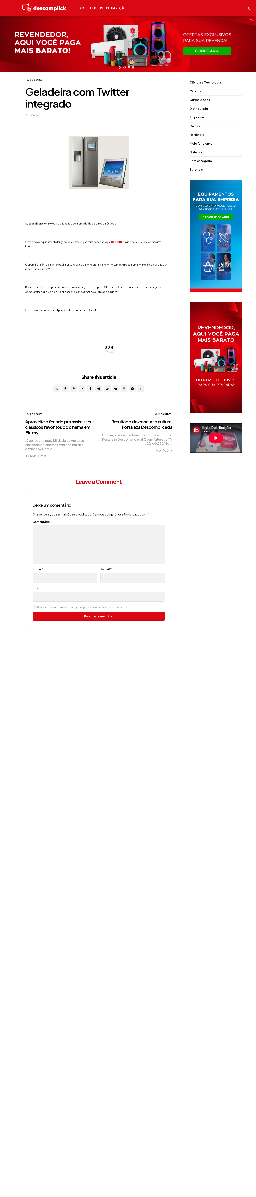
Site (35, 588)
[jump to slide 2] (129, 67)
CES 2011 (116, 242)
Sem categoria (201, 161)
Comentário (42, 521)
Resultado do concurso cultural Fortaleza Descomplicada (141, 424)
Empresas (197, 117)
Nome (38, 569)
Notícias (196, 152)
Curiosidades (34, 80)
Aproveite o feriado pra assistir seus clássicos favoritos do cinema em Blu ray (59, 427)
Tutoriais (196, 169)
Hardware (197, 134)
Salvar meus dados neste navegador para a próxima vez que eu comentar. (82, 607)
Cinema (195, 91)
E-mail (106, 569)
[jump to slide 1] (124, 67)
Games (195, 126)
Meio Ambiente (201, 143)
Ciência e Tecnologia (205, 82)
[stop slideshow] (133, 67)
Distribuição (199, 108)
